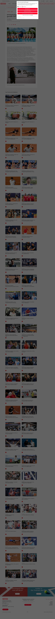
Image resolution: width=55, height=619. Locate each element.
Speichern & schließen (27, 11)
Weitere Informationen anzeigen (27, 15)
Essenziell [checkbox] (20, 6)
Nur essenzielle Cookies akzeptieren (27, 13)
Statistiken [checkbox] (24, 6)
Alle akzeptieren (27, 8)
